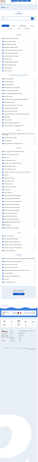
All (5, 25)
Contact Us (20, 337)
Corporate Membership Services (23, 330)
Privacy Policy (33, 348)
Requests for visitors (13, 340)
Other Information (27, 28)
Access (11, 334)
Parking (11, 336)
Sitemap (20, 340)
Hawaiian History (17, 348)
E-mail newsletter (21, 335)
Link (29, 348)
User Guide (6, 305)
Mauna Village (10, 28)
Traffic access (32, 25)
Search (20, 339)
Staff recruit (11, 348)
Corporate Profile (7, 348)
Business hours (12, 332)
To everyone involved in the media (24, 348)
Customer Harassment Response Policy (31, 349)
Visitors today (2, 2)
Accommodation (14, 25)
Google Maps (4, 340)
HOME (2, 305)
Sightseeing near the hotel (31, 330)
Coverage (18, 28)
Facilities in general (23, 25)
